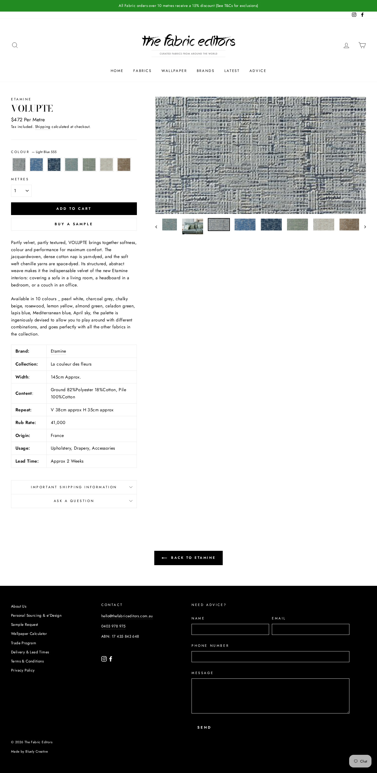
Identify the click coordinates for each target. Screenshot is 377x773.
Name (198, 618)
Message (203, 672)
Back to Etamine (192, 557)
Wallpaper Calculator (29, 633)
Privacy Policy (23, 670)
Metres (20, 179)
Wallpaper (174, 70)
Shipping (43, 126)
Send (204, 727)
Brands (206, 70)
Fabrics (142, 70)
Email (279, 618)
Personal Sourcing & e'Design (36, 615)
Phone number (210, 645)
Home (117, 70)
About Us (18, 606)
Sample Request (24, 624)
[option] (188, 6)
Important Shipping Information (74, 487)
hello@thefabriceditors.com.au (127, 616)
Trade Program (23, 643)
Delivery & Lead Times (30, 652)
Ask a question (74, 500)
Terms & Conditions (27, 661)
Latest (232, 70)
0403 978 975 (113, 626)
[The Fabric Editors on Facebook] (110, 658)
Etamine (21, 99)
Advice (258, 70)
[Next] (362, 226)
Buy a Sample (74, 224)
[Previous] (158, 226)
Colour (34, 151)
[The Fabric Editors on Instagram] (104, 658)
